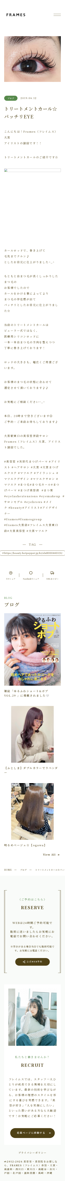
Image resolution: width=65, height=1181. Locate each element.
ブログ (23, 869)
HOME (8, 869)
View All (49, 854)
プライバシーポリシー (32, 1152)
